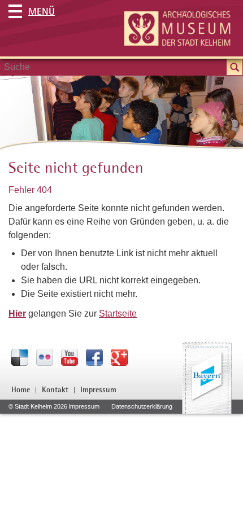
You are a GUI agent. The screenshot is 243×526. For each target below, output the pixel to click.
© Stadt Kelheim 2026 (37, 406)
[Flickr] (44, 356)
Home (20, 389)
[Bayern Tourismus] (207, 377)
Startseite (118, 313)
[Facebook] (94, 356)
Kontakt (55, 389)
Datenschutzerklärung (141, 406)
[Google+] (119, 356)
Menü (41, 11)
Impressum (98, 389)
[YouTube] (69, 356)
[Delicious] (19, 356)
